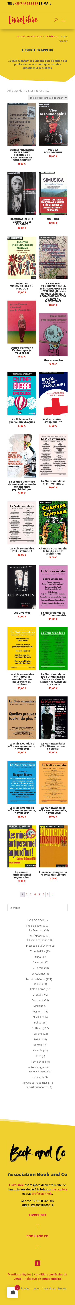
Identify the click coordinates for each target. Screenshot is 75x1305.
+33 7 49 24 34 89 (26, 3)
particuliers (59, 1189)
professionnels (41, 1194)
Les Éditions (51, 36)
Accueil (21, 36)
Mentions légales (19, 1274)
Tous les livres (35, 36)
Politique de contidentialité (43, 1279)
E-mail (46, 3)
